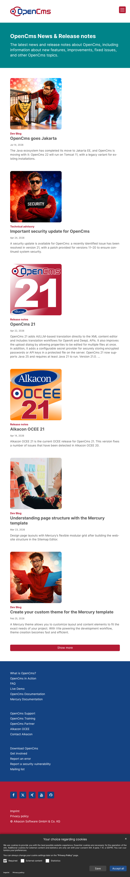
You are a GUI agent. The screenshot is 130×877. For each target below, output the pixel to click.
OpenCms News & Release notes (53, 36)
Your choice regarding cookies (65, 839)
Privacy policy (18, 872)
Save (98, 868)
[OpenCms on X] (22, 795)
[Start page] (30, 11)
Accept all (118, 868)
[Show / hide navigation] (122, 9)
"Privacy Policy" (65, 855)
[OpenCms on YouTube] (41, 795)
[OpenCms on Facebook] (13, 795)
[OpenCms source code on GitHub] (50, 795)
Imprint (6, 872)
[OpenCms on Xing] (32, 795)
